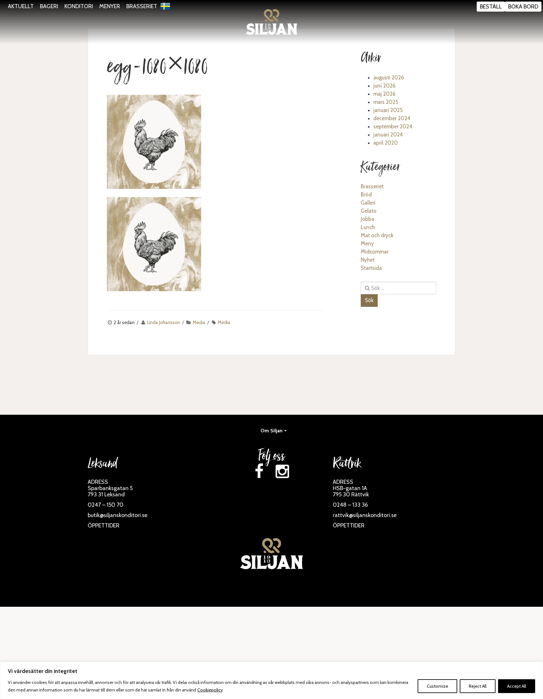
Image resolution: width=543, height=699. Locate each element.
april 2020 (385, 143)
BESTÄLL (491, 6)
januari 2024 (388, 134)
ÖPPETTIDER (103, 525)
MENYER (109, 6)
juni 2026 (384, 86)
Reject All (477, 686)
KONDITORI (78, 6)
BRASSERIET (141, 6)
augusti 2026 (388, 77)
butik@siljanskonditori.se (117, 515)
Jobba (367, 219)
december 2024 (391, 118)
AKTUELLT (21, 6)
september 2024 (392, 126)
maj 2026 (384, 94)
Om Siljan (271, 431)
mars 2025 (385, 102)
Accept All (516, 686)
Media (199, 322)
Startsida (371, 268)
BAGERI (49, 6)
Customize (437, 686)
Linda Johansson (163, 322)
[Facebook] (259, 471)
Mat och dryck (377, 235)
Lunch (368, 227)
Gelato (368, 211)
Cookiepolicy (210, 690)
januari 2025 (388, 110)
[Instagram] (282, 471)
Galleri (368, 203)
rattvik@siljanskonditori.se (365, 515)
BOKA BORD (523, 6)
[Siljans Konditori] (271, 22)
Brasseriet (372, 186)
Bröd (366, 194)
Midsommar (374, 251)
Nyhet (368, 260)
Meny (367, 243)
